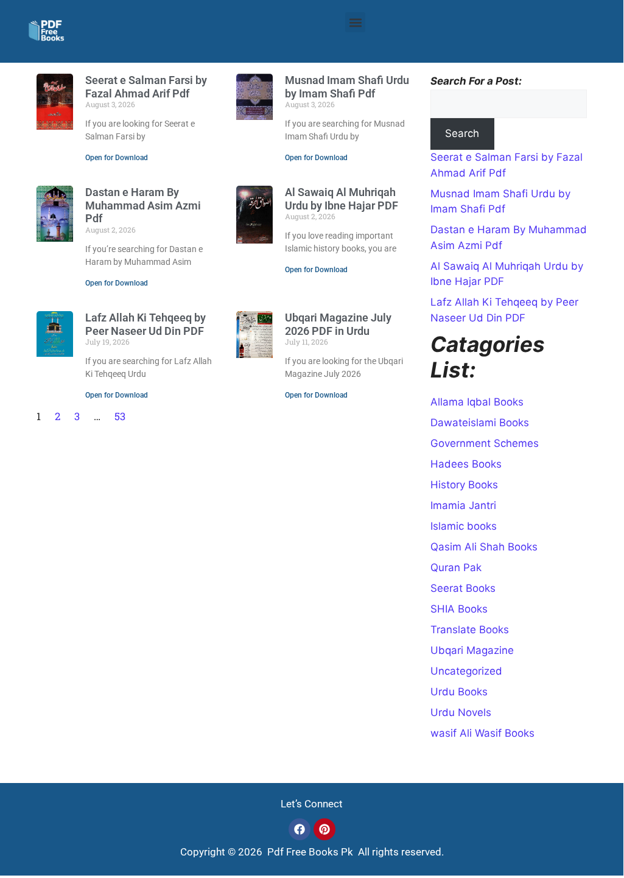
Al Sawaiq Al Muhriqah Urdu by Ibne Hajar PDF (341, 199)
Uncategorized (466, 671)
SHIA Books (459, 609)
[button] (355, 22)
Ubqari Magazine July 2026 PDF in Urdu (338, 324)
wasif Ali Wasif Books (482, 733)
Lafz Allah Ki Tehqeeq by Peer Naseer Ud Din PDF (145, 324)
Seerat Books (463, 588)
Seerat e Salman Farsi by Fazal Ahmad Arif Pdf (146, 87)
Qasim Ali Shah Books (484, 547)
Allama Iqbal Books (477, 402)
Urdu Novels (460, 712)
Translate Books (469, 629)
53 (119, 416)
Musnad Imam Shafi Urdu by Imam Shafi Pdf (347, 87)
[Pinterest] (324, 829)
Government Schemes (484, 443)
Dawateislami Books (479, 422)
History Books (464, 485)
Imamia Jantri (463, 505)
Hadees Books (466, 464)
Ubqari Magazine (472, 650)
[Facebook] (299, 829)
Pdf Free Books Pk (309, 852)
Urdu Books (459, 692)
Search (462, 133)
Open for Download (116, 157)
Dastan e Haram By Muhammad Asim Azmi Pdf (143, 205)
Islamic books (463, 526)
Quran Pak (456, 567)
